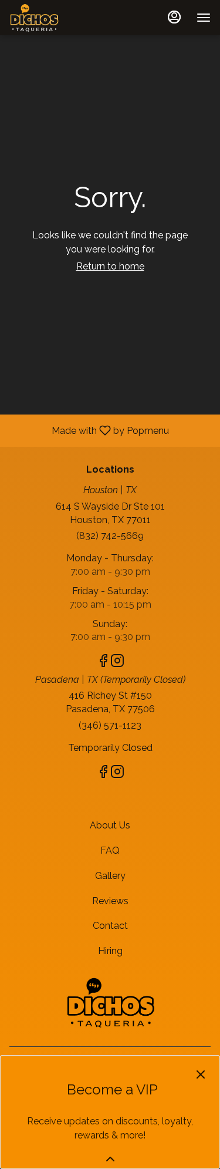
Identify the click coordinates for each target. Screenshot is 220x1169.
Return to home (110, 266)
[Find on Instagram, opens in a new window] (117, 662)
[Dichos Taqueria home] (62, 17)
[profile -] (174, 17)
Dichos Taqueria (110, 1002)
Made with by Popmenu (89, 430)
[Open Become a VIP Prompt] (110, 1159)
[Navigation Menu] (203, 18)
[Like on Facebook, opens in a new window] (103, 662)
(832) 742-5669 (110, 535)
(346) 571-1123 (110, 725)
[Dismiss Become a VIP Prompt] (201, 1074)
